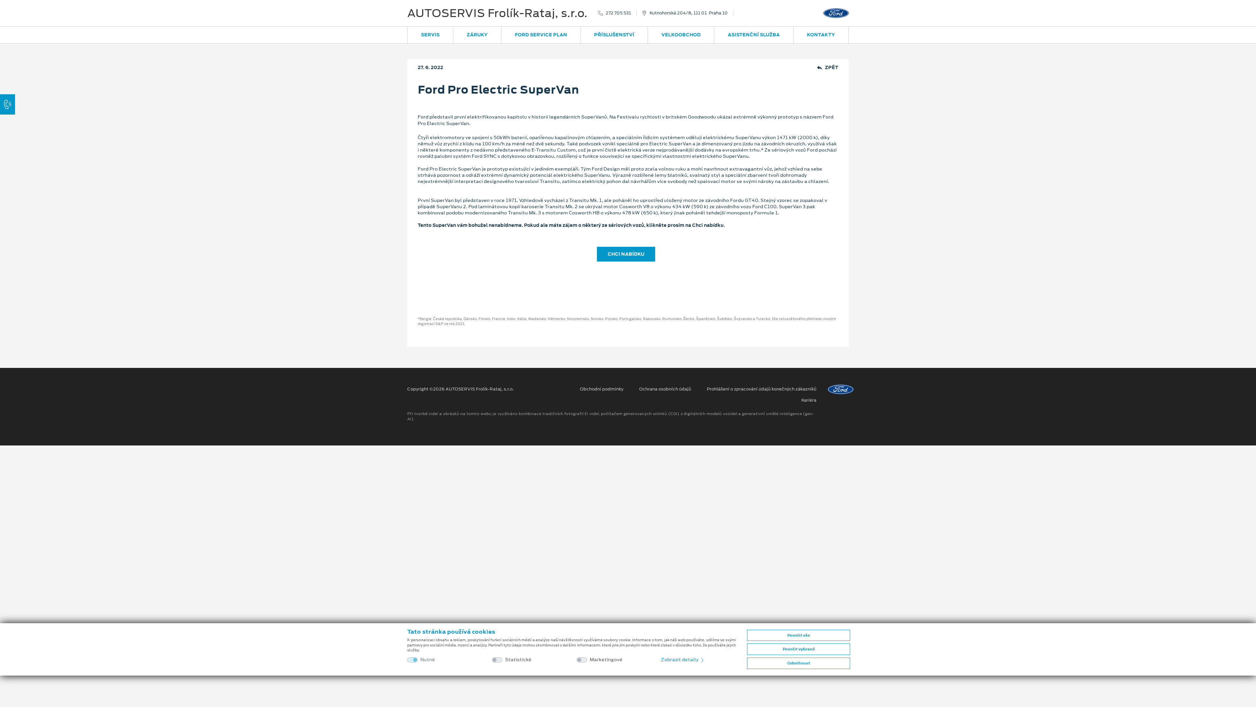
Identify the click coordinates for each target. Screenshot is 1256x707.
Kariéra (808, 400)
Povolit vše (798, 635)
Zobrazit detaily (680, 659)
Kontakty (821, 34)
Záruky (477, 34)
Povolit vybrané (799, 649)
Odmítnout (798, 663)
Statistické (518, 660)
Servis (430, 34)
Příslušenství (614, 34)
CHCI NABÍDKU (626, 254)
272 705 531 (618, 13)
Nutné (427, 660)
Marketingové (606, 660)
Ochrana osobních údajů (665, 389)
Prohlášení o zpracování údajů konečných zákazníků (761, 389)
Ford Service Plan (541, 34)
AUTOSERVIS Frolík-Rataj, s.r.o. (497, 13)
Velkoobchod (681, 34)
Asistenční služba (754, 34)
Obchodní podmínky (601, 389)
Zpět (831, 67)
